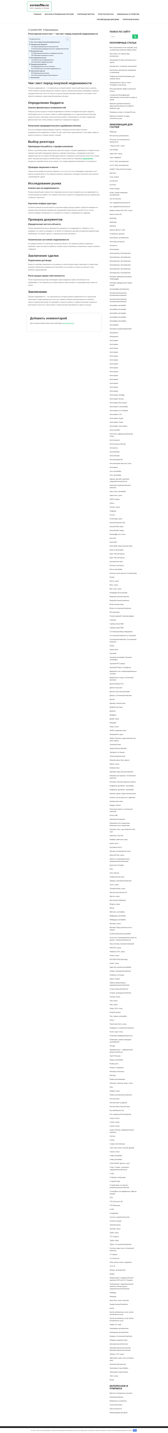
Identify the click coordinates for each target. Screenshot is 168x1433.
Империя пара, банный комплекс (121, 772)
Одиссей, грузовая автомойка (120, 967)
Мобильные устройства (128, 14)
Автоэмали (114, 467)
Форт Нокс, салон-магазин (119, 1300)
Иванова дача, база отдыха (119, 760)
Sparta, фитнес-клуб (117, 230)
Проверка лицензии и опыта (43, 55)
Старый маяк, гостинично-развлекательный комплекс (119, 1186)
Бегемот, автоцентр (117, 565)
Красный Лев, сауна (117, 855)
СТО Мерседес (115, 1205)
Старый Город (115, 1181)
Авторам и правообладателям (120, 329)
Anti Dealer (114, 150)
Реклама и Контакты (117, 1071)
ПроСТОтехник (115, 1056)
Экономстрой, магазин (118, 1364)
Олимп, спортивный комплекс (120, 971)
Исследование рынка (38, 58)
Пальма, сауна (115, 997)
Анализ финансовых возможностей (46, 47)
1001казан (113, 132)
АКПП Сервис (115, 499)
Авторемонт (114, 333)
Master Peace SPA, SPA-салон (121, 210)
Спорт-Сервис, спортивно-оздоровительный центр (120, 1168)
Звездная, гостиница (117, 752)
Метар (112, 908)
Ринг (111, 1087)
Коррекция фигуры (86, 14)
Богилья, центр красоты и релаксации (123, 573)
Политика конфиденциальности (121, 1036)
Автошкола (114, 448)
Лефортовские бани (117, 877)
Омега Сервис (115, 979)
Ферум (112, 1274)
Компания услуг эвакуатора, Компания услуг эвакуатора (120, 824)
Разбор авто (114, 1064)
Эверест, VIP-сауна (117, 1354)
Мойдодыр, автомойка (118, 916)
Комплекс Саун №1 (116, 835)
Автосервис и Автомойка (119, 407)
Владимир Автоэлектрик (118, 593)
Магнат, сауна (115, 896)
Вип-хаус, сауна (115, 589)
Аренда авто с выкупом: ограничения (123, 66)
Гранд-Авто (114, 649)
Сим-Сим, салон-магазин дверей (122, 1148)
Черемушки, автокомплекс (119, 1328)
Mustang (113, 218)
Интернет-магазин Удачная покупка (123, 782)
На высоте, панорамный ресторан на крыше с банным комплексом (123, 938)
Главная (37, 14)
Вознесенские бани (117, 604)
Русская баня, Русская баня (120, 1106)
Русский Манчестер (117, 1110)
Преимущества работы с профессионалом (48, 53)
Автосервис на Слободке (119, 410)
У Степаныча (114, 1258)
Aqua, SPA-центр (116, 153)
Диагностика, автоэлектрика (120, 691)
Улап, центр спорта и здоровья (121, 1262)
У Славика (113, 1254)
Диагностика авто (116, 688)
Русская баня (114, 1099)
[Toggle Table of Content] (66, 39)
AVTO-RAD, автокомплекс (119, 161)
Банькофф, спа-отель (117, 534)
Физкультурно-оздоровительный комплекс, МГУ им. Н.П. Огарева (121, 1279)
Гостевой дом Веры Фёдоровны (121, 632)
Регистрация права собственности (46, 75)
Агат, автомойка (115, 471)
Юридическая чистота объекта (44, 66)
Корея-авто (114, 843)
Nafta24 (113, 226)
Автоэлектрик (114, 452)
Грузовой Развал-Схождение (120, 667)
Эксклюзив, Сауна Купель (119, 1372)
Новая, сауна (114, 955)
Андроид (113, 511)
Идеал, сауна (114, 764)
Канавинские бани (116, 801)
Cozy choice (114, 177)
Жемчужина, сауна (116, 734)
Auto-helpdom (115, 157)
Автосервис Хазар (116, 418)
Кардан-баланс (115, 805)
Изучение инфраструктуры (43, 62)
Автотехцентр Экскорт (118, 444)
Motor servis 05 (115, 214)
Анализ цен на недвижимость (44, 60)
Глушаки (113, 620)
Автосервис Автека (117, 399)
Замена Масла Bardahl (118, 748)
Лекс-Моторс (114, 873)
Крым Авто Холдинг (117, 865)
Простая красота (106, 14)
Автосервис (114, 340)
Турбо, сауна (114, 1240)
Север (112, 1140)
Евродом (113, 723)
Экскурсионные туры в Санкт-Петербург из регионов (121, 83)
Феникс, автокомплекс (118, 1270)
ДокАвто (113, 711)
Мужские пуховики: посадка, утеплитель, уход (120, 117)
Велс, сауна (114, 585)
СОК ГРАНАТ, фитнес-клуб (119, 1163)
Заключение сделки (38, 71)
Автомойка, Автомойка (118, 309)
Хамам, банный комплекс (119, 1304)
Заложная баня (115, 744)
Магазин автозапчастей (118, 892)
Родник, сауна (115, 1091)
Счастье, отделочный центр (119, 1217)
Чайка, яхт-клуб (115, 1324)
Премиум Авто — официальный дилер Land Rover (121, 1051)
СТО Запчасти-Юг (116, 1201)
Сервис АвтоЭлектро (117, 1144)
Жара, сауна (114, 727)
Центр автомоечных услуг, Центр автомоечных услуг (121, 1313)
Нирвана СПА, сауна (117, 951)
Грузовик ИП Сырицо (117, 663)
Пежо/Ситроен (115, 1012)
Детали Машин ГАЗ (117, 684)
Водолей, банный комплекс (119, 596)
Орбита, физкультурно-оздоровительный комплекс (120, 984)
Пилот (112, 1020)
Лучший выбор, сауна (117, 888)
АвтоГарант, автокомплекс (119, 238)
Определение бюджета (39, 44)
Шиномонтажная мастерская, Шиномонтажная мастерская (120, 1349)
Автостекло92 (115, 430)
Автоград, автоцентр (117, 241)
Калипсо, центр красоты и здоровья (122, 797)
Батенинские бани (116, 561)
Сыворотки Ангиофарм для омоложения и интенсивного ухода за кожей (123, 97)
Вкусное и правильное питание (59, 14)
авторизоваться (68, 323)
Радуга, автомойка (116, 1060)
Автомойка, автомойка (118, 305)
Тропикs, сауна (115, 1229)
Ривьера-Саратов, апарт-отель (121, 1083)
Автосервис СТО (116, 414)
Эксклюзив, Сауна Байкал (119, 1368)
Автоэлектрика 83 (116, 459)
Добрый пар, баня (116, 707)
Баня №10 (113, 542)
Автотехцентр (115, 440)
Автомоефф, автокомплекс (119, 289)
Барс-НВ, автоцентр (117, 554)
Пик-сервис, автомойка (118, 1016)
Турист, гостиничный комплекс (121, 1244)
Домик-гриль (114, 719)
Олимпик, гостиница (117, 975)
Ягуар (112, 1380)
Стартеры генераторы (118, 1177)
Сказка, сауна (114, 1152)
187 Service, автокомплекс (119, 136)
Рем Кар (113, 1075)
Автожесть (113, 245)
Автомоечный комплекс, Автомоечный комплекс (118, 294)
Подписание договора (41, 73)
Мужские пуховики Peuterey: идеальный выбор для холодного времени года (122, 105)
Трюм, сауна (114, 1233)
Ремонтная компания (117, 1079)
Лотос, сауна (114, 885)
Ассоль (112, 515)
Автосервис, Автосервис (118, 426)
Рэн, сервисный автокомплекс (120, 1114)
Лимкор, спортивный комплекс (121, 881)
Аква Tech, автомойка (118, 491)
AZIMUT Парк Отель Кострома (120, 169)
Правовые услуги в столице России (122, 112)
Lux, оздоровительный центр (120, 203)
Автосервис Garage (117, 395)
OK (135, 1430)
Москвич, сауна (115, 923)
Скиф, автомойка (116, 1155)
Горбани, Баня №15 (117, 624)
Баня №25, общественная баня (121, 546)
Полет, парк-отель (116, 1032)
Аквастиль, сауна (116, 495)
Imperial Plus (87, 158)
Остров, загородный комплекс (120, 993)
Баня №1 (113, 538)
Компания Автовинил (117, 819)
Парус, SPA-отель (116, 1008)
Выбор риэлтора (37, 51)
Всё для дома (114, 612)
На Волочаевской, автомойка (120, 934)
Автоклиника (114, 249)
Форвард (113, 1293)
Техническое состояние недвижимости (47, 69)
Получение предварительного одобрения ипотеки (51, 49)
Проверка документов (39, 64)
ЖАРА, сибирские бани (118, 730)
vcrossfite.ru (39, 5)
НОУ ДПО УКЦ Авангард (118, 959)
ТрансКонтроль (115, 1225)
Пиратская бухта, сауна (118, 1024)
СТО (111, 1198)
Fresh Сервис (115, 189)
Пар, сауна (113, 1001)
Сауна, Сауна (114, 1118)
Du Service (114, 181)
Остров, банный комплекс (119, 989)
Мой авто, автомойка (117, 912)
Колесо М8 (113, 815)
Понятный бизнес (131, 19)
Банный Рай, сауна (116, 526)
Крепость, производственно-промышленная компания (120, 860)
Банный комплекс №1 (117, 523)
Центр (112, 1308)
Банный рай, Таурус (117, 530)
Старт (112, 1173)
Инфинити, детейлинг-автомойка (122, 786)
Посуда (112, 1046)
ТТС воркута (114, 1236)
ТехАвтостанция (116, 1221)
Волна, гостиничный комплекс (120, 608)
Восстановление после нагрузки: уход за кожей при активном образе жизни (123, 48)
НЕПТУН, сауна (115, 948)
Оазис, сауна (114, 963)
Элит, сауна (114, 1376)
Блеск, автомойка (116, 569)
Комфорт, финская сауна (119, 839)
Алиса (112, 503)
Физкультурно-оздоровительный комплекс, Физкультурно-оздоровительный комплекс (121, 1286)
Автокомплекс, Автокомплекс (120, 253)
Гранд (112, 646)
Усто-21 (112, 1266)
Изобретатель (115, 768)
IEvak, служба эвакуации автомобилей (118, 193)
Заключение (35, 77)
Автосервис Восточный (118, 403)
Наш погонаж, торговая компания (122, 944)
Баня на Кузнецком (116, 550)
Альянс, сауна (115, 507)
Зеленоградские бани (117, 756)
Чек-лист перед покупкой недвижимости (45, 42)
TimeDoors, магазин (117, 234)
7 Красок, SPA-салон (117, 146)
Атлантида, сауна (116, 519)
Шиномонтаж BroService (119, 1344)
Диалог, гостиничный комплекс (121, 695)
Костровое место (116, 847)
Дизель (112, 699)
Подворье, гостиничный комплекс (122, 1028)
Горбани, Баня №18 (117, 628)
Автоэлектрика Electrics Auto (120, 463)
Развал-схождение (117, 1068)
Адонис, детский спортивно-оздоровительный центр (120, 480)
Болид (112, 577)
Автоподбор (114, 325)
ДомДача (113, 715)
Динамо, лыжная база (117, 703)
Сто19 (112, 1209)
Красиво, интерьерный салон (120, 851)
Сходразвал (114, 1213)
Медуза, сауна (115, 904)
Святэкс (113, 1136)
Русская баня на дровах (118, 1103)
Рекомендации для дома (108, 19)
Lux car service (115, 199)
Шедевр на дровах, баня (118, 1340)
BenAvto (113, 173)
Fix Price (113, 185)
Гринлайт (113, 653)
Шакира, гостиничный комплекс (121, 1336)
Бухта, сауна (114, 581)
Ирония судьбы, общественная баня (123, 793)
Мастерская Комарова (118, 900)
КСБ (111, 869)
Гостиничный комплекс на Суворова (123, 635)
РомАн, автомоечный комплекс (121, 1095)
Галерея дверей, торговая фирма (122, 616)
